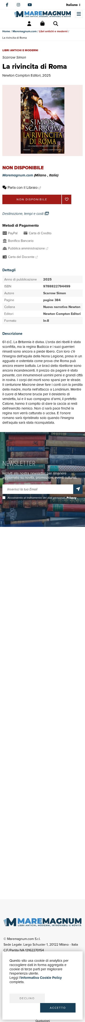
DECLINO (27, 998)
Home (6, 31)
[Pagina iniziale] (42, 14)
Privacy (71, 498)
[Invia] (78, 489)
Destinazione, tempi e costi (23, 213)
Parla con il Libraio (22, 187)
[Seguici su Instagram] (18, 4)
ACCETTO (58, 1008)
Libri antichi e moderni (53, 31)
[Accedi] (29, 24)
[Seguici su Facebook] (7, 4)
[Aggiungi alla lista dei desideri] (66, 199)
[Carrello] (42, 24)
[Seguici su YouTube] (29, 4)
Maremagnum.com (25, 31)
